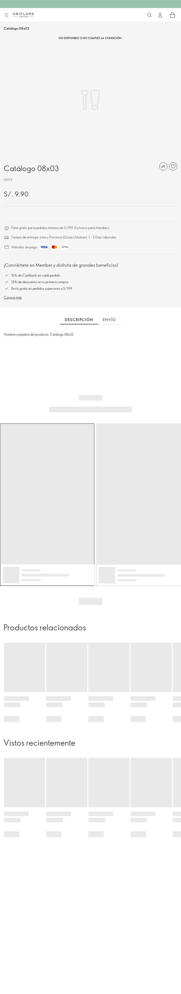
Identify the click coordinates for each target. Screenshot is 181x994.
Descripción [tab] (79, 319)
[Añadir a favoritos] (173, 166)
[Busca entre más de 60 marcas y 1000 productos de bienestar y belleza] (149, 15)
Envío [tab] (109, 319)
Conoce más (13, 297)
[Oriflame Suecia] (23, 14)
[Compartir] (163, 166)
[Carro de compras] (172, 15)
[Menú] (6, 15)
